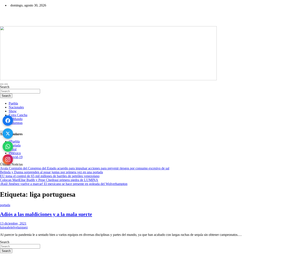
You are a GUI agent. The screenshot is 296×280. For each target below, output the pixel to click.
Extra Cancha (18, 115)
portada (5, 205)
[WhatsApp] (8, 146)
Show (13, 111)
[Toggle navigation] (1, 84)
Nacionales (16, 107)
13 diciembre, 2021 (13, 223)
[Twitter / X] (8, 133)
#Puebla (14, 141)
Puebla (13, 103)
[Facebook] (8, 120)
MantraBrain (13, 278)
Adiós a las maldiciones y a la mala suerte (46, 214)
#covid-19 (16, 157)
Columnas (16, 123)
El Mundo (16, 119)
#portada (15, 145)
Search (4, 87)
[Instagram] (8, 159)
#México (15, 153)
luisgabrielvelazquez (14, 227)
